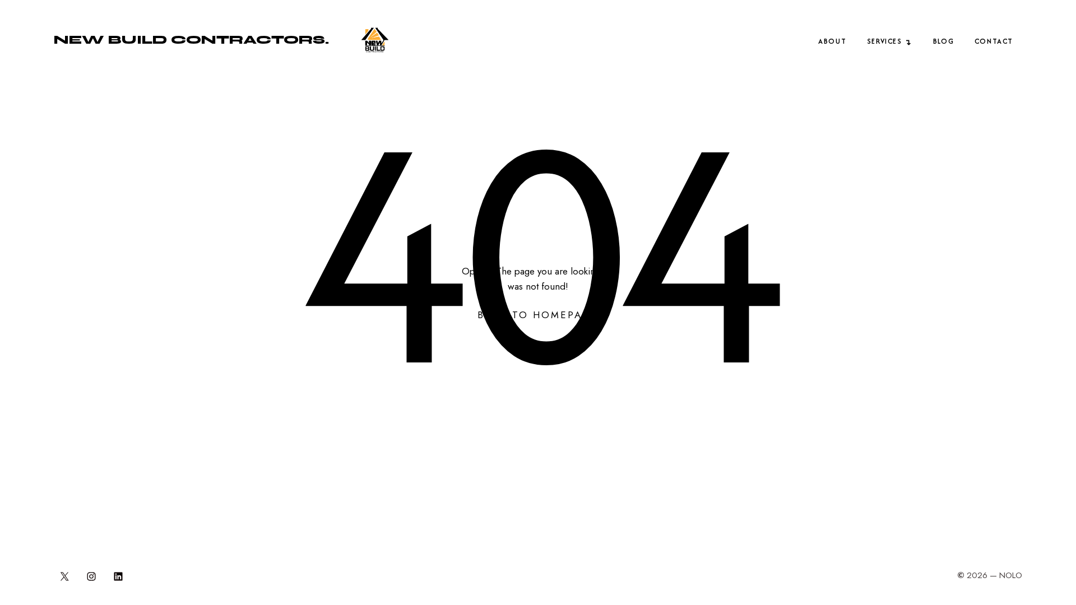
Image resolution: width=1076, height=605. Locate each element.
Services (884, 41)
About (832, 41)
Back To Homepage (538, 315)
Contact (994, 41)
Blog (943, 41)
